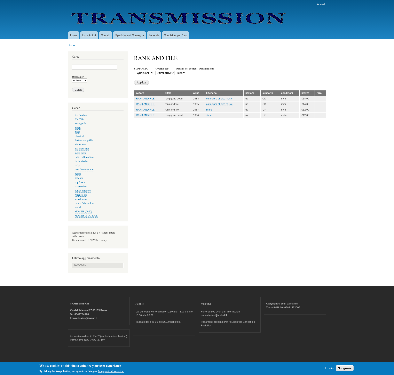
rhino (209, 109)
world (78, 207)
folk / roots (80, 153)
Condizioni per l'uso (175, 35)
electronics (80, 144)
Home (73, 35)
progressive (81, 186)
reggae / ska (81, 194)
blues (77, 131)
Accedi (321, 4)
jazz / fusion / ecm (84, 169)
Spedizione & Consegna (129, 35)
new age (79, 178)
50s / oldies (81, 115)
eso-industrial (82, 148)
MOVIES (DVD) (83, 211)
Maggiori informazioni (111, 371)
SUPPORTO (141, 68)
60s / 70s (79, 119)
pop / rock (80, 182)
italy (77, 165)
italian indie (81, 161)
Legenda (154, 35)
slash (209, 115)
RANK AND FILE (145, 98)
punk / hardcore (83, 190)
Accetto (329, 368)
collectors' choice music (219, 98)
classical (79, 136)
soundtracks (81, 199)
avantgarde (80, 123)
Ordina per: (162, 68)
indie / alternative (84, 157)
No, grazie (345, 368)
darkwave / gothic (84, 140)
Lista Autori (89, 35)
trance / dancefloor (84, 203)
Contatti (105, 35)
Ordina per (78, 77)
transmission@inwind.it (214, 315)
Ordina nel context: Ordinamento (195, 68)
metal (78, 174)
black (77, 127)
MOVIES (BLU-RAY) (86, 215)
